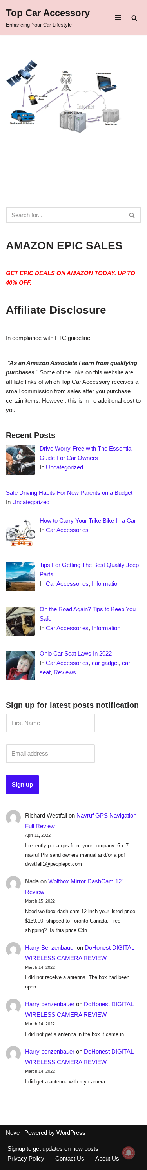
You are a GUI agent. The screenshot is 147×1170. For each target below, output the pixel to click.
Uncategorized (64, 467)
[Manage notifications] (128, 1152)
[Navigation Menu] (118, 17)
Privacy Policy (25, 1158)
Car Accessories (67, 530)
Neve (13, 1132)
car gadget (105, 662)
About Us (107, 1158)
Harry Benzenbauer (50, 947)
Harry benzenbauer (49, 1004)
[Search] (134, 18)
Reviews (65, 672)
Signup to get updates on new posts (52, 1148)
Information (106, 583)
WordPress (70, 1132)
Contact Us (69, 1158)
